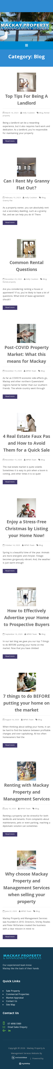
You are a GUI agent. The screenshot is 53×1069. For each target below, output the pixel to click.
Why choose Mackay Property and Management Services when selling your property (26, 888)
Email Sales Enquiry (17, 1027)
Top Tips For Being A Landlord (26, 100)
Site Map (10, 1005)
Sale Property (13, 991)
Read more (10, 141)
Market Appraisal (15, 998)
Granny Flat (7, 200)
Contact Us (11, 1001)
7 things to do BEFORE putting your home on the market (26, 703)
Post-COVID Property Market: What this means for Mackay (26, 355)
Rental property (9, 282)
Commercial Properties (17, 994)
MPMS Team (31, 371)
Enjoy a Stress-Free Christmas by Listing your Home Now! (26, 529)
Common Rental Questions (26, 266)
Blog (41, 113)
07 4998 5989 (14, 1024)
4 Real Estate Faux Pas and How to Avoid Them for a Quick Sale (26, 443)
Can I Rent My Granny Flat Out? (26, 185)
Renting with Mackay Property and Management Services (26, 792)
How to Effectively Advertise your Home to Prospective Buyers (26, 618)
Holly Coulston (29, 113)
